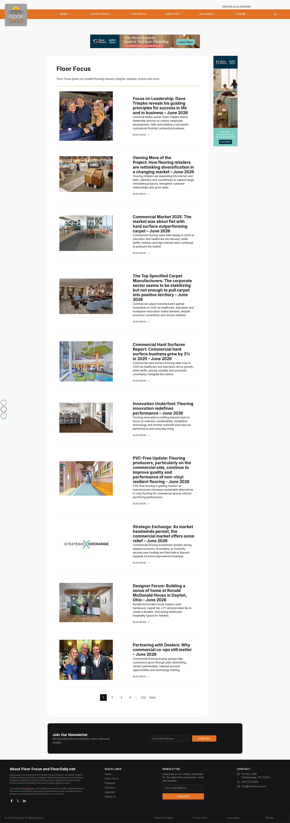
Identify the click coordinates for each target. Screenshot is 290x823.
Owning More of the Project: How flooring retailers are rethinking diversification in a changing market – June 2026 (163, 164)
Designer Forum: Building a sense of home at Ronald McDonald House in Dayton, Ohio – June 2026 (160, 593)
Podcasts (139, 14)
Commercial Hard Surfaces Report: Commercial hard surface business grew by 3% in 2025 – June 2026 (161, 351)
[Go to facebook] (12, 800)
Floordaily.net (28, 788)
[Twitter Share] (3, 409)
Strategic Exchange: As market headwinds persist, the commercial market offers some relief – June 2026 (163, 533)
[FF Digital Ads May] (145, 41)
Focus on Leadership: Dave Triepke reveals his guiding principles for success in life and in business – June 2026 (160, 105)
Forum (240, 14)
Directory (172, 14)
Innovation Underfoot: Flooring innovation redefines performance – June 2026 (163, 408)
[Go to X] (18, 800)
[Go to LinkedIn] (24, 800)
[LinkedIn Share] (3, 416)
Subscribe (204, 738)
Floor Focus (99, 14)
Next (152, 697)
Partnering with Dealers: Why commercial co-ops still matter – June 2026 (162, 650)
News (63, 14)
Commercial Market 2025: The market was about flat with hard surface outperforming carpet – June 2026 (162, 223)
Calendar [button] (206, 14)
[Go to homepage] (16, 15)
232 (143, 697)
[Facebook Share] (3, 403)
